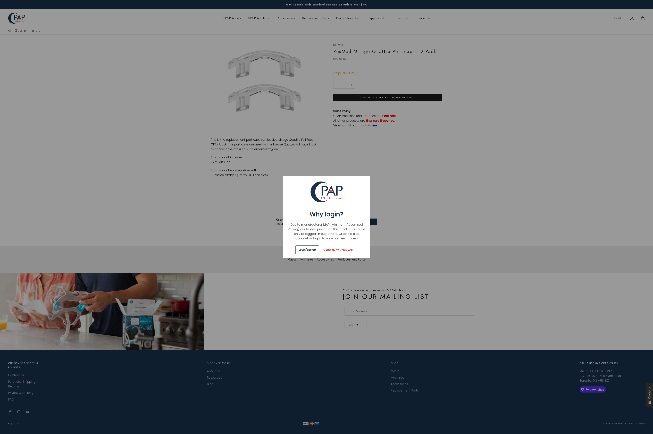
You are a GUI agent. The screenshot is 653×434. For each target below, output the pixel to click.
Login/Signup (307, 250)
